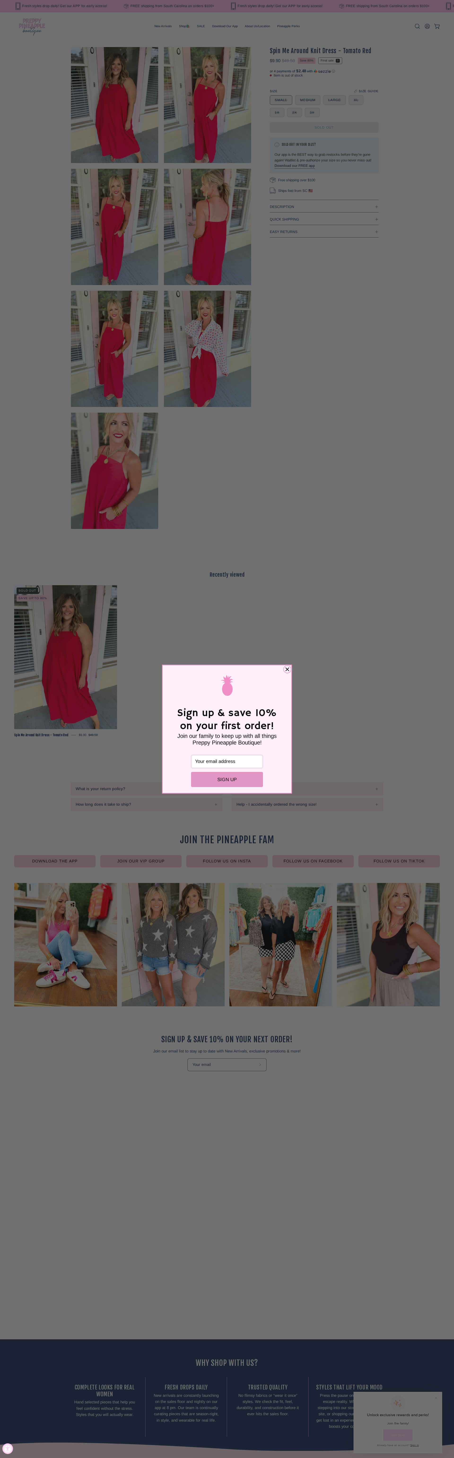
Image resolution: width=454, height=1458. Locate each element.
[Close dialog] (287, 669)
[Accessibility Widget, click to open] (7, 1448)
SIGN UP (227, 779)
